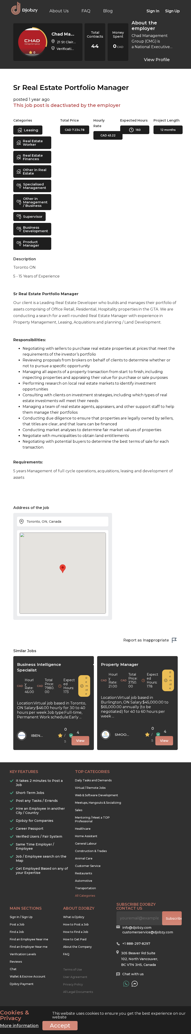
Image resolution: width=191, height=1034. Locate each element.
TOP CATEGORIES (92, 772)
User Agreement (75, 977)
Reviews (16, 961)
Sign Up (172, 11)
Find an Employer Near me (29, 946)
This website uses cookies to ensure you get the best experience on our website (93, 1015)
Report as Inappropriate (146, 640)
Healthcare (83, 828)
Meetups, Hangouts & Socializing (98, 802)
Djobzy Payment (22, 984)
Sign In (153, 11)
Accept (60, 1025)
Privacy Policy (73, 984)
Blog (108, 10)
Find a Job (17, 932)
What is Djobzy (73, 917)
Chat (13, 969)
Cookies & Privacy (14, 1015)
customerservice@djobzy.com (147, 932)
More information (19, 1025)
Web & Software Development (96, 795)
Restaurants (83, 873)
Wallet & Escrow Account (27, 976)
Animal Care (83, 858)
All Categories (85, 895)
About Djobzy (78, 908)
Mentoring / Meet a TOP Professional (92, 819)
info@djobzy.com (136, 927)
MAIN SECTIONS (26, 908)
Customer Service (88, 866)
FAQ (86, 10)
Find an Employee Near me (29, 939)
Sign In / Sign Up (21, 917)
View (80, 741)
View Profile (157, 59)
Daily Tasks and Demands (93, 780)
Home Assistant (86, 836)
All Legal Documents (78, 992)
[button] (63, 568)
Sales (78, 810)
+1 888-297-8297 (136, 943)
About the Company (77, 946)
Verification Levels (23, 954)
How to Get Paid (74, 939)
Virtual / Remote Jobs (90, 788)
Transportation (85, 888)
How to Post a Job (76, 924)
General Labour (86, 843)
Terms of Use (72, 969)
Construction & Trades (91, 851)
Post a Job (17, 924)
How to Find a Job (75, 932)
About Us (59, 10)
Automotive (83, 880)
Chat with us (133, 974)
